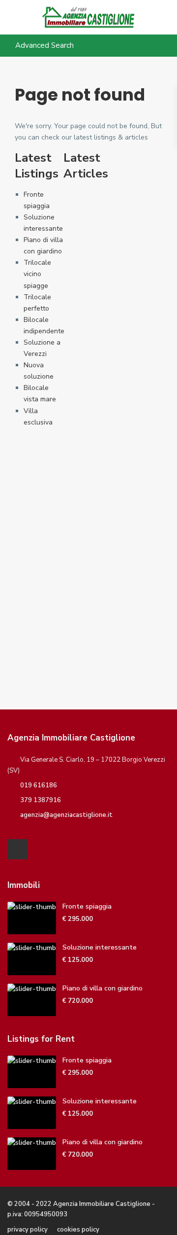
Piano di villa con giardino (102, 988)
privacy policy (27, 1229)
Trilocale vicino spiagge (37, 274)
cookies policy (78, 1229)
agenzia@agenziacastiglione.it (66, 815)
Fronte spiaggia (87, 906)
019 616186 (38, 785)
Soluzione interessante (99, 947)
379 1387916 (40, 800)
